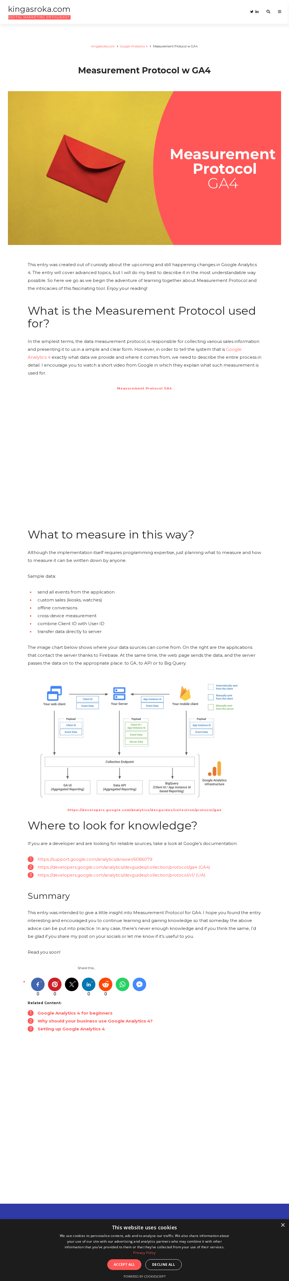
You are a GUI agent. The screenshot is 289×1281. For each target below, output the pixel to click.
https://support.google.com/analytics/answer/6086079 (95, 859)
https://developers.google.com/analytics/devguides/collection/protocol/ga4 (144, 810)
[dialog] (144, 1250)
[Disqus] (144, 1130)
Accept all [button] (124, 1264)
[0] (38, 984)
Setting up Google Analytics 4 (71, 1029)
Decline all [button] (163, 1264)
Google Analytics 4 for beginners (75, 1013)
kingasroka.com (103, 46)
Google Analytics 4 (134, 46)
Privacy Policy (144, 1252)
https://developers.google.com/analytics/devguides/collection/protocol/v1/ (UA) (121, 875)
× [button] (283, 1225)
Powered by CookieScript (145, 1276)
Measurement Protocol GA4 (144, 388)
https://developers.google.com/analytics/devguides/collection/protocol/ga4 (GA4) (124, 867)
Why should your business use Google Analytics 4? (95, 1021)
